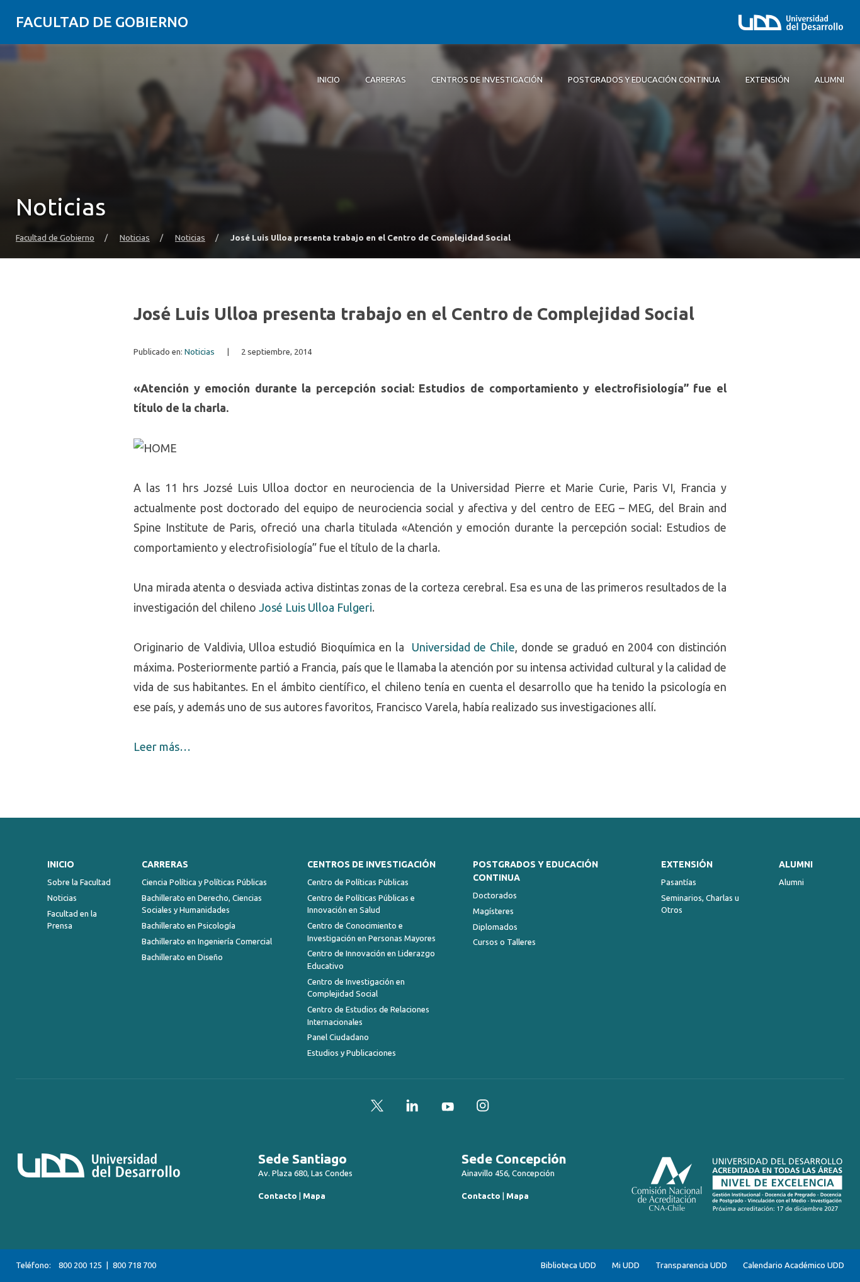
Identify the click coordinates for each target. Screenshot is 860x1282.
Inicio (60, 864)
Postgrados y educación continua (535, 871)
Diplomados (495, 926)
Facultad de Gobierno (102, 22)
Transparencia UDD (691, 1265)
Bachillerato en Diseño (182, 957)
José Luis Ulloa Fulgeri (315, 607)
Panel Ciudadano (338, 1037)
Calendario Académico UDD (793, 1265)
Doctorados (495, 895)
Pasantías (678, 882)
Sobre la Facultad (79, 882)
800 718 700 (134, 1265)
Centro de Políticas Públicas (358, 882)
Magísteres (493, 911)
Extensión (687, 864)
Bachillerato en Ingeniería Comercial (207, 941)
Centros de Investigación (371, 864)
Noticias (135, 238)
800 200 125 (80, 1265)
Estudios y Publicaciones (351, 1052)
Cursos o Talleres (504, 941)
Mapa (314, 1195)
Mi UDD (626, 1265)
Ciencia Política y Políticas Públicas (204, 882)
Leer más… (162, 746)
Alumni (796, 864)
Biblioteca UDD (568, 1265)
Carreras (165, 864)
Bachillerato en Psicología (188, 925)
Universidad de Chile (464, 647)
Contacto (277, 1195)
